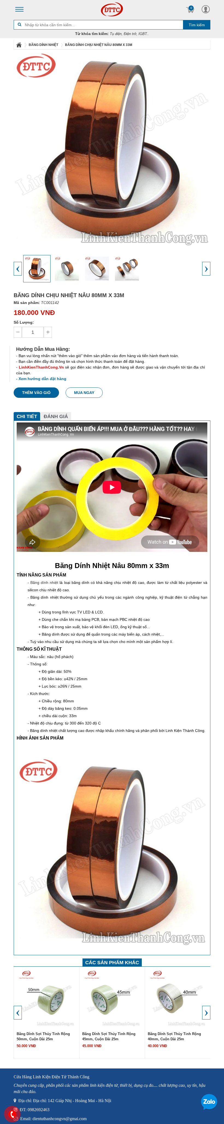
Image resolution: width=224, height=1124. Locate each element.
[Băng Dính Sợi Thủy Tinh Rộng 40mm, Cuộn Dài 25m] (178, 998)
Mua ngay (84, 392)
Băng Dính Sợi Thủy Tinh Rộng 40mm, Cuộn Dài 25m (174, 1036)
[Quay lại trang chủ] (19, 45)
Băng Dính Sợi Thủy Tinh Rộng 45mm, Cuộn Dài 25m (108, 1036)
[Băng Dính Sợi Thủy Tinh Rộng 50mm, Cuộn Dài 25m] (46, 998)
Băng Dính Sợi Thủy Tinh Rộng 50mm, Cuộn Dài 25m (43, 1036)
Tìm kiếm (197, 25)
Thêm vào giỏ (36, 392)
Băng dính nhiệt (44, 582)
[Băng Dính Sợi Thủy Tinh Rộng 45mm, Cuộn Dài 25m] (112, 998)
